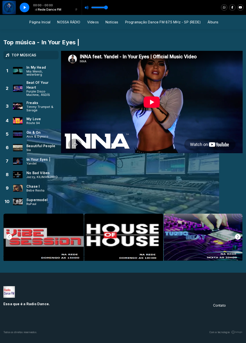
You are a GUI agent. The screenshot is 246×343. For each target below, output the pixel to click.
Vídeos (93, 22)
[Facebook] (232, 7)
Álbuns (213, 22)
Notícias (111, 22)
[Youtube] (240, 7)
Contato (219, 305)
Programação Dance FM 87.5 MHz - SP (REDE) (163, 22)
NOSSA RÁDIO (68, 22)
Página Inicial (39, 22)
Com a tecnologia (219, 332)
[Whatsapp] (224, 7)
